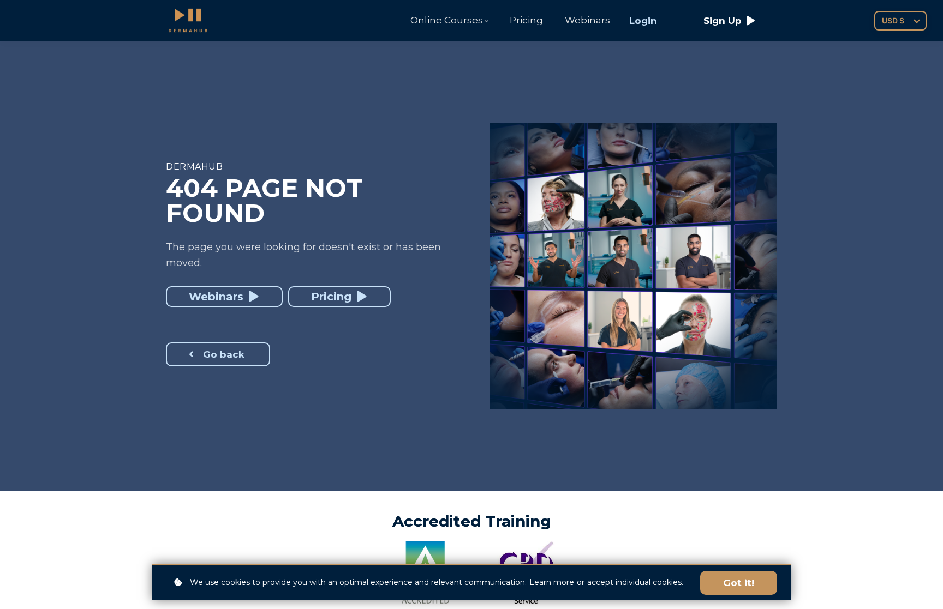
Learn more (551, 582)
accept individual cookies (634, 582)
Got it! (738, 582)
